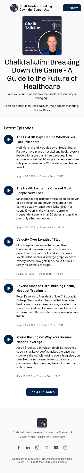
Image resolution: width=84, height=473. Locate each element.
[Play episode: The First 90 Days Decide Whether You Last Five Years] (8, 139)
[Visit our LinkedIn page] (28, 447)
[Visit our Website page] (65, 447)
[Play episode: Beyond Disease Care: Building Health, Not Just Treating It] (8, 288)
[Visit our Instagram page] (37, 447)
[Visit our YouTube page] (56, 447)
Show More (42, 110)
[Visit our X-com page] (47, 447)
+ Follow (72, 7)
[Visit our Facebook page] (19, 447)
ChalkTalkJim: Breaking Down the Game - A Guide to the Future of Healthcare (36, 8)
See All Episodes (42, 392)
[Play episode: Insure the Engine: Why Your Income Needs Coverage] (8, 339)
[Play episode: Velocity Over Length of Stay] (8, 242)
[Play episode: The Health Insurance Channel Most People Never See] (8, 190)
